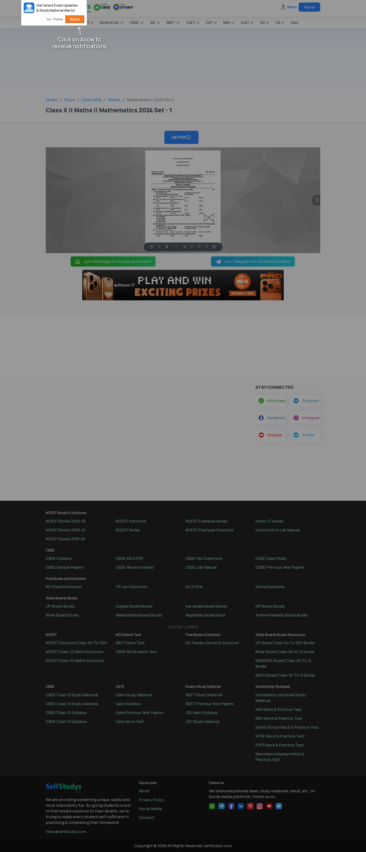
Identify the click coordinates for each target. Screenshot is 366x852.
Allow (75, 19)
